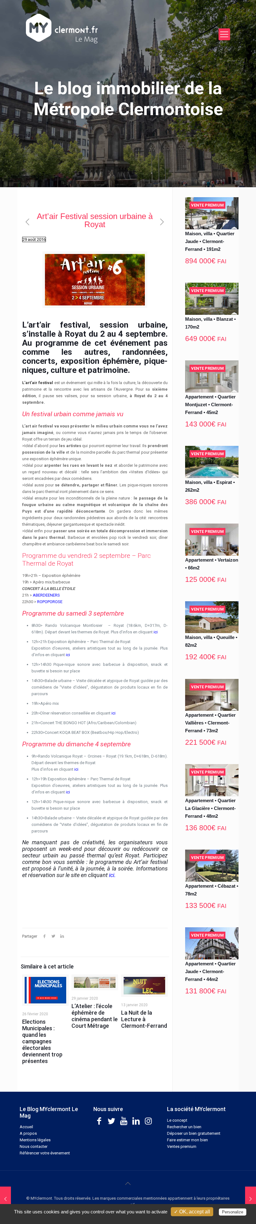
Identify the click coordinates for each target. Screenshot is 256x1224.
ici (156, 632)
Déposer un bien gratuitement (193, 1133)
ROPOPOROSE (49, 601)
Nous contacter (33, 1146)
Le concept (177, 1120)
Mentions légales (35, 1140)
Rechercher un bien (184, 1126)
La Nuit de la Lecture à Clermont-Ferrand (144, 1019)
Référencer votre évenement (45, 1153)
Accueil (26, 1126)
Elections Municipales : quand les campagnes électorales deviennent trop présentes (42, 1041)
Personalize (232, 1212)
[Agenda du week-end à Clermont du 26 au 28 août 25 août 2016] (5, 1199)
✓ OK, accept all (192, 1211)
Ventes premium (181, 1146)
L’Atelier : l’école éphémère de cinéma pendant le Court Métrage (94, 1016)
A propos (28, 1133)
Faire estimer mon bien (187, 1140)
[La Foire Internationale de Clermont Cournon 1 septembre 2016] (250, 1199)
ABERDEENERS (46, 595)
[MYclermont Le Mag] (105, 28)
